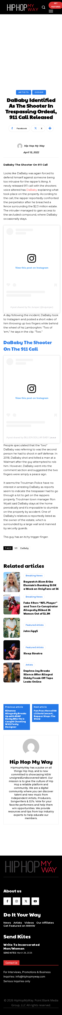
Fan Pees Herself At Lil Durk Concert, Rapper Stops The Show (45, 714)
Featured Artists (35, 625)
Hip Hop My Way (34, 145)
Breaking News (34, 575)
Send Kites (9, 952)
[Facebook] (7, 901)
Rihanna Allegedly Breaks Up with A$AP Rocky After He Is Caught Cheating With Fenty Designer (15, 718)
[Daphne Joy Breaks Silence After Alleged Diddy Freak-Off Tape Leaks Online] (11, 672)
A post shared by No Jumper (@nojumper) (31, 307)
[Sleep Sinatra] (11, 650)
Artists (23, 92)
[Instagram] (16, 901)
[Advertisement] (31, 57)
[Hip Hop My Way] (20, 146)
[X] (26, 901)
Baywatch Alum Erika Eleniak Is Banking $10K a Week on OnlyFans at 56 (41, 585)
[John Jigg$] (11, 628)
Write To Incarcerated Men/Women (21, 946)
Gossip (39, 92)
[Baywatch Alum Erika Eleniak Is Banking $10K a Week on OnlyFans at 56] (11, 582)
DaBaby (31, 189)
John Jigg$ (30, 631)
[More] (50, 128)
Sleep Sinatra (32, 653)
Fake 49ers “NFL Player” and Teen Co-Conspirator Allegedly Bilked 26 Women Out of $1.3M (40, 608)
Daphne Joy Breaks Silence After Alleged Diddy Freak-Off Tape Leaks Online (38, 676)
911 (16, 548)
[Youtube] (35, 901)
